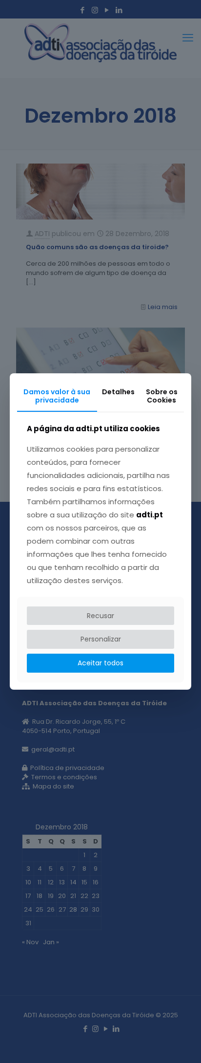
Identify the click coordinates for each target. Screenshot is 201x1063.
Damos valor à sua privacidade (56, 396)
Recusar (100, 616)
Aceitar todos (100, 663)
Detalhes (118, 392)
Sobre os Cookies (162, 396)
